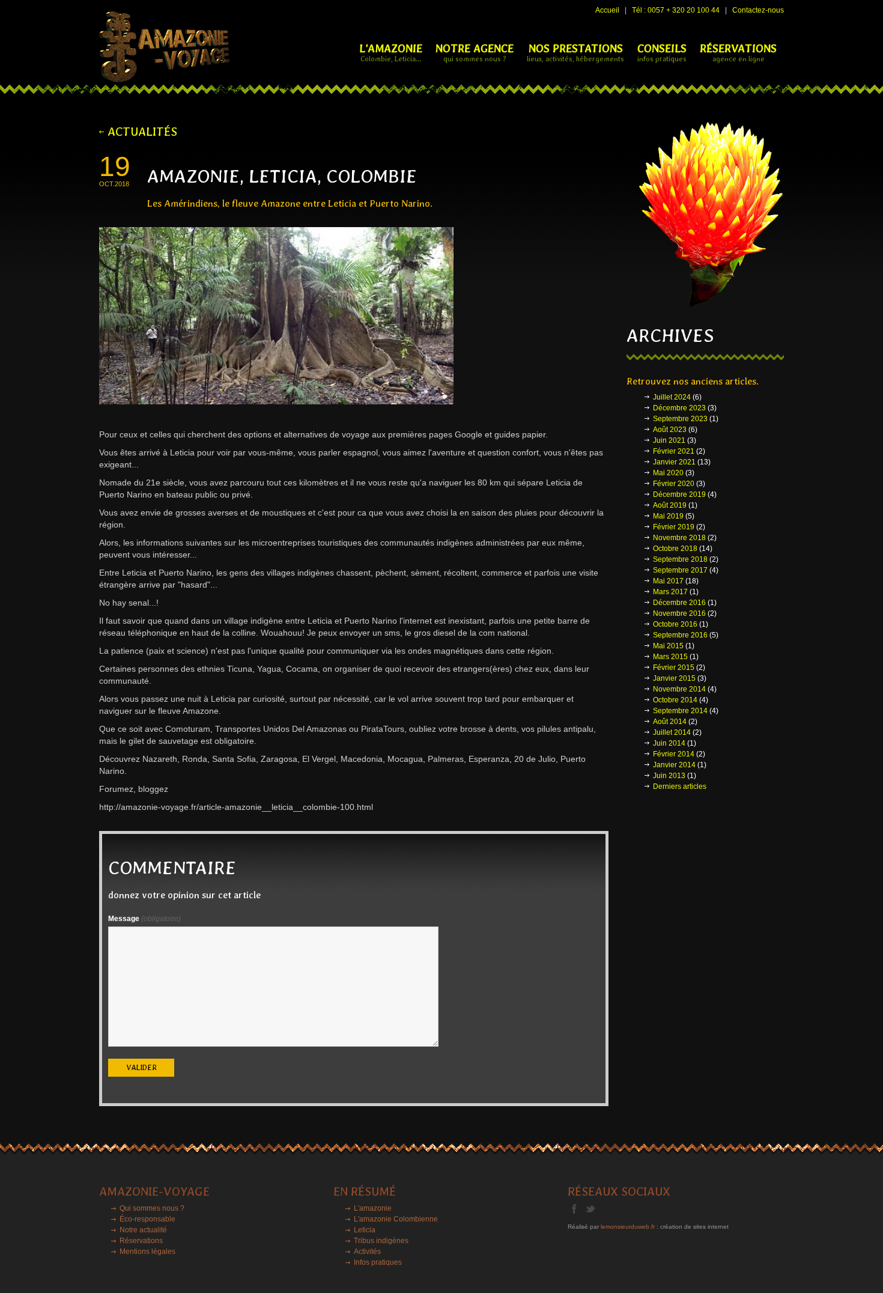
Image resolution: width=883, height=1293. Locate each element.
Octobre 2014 (675, 700)
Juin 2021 (669, 440)
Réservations (141, 1241)
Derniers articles (679, 786)
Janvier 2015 (674, 678)
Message (144, 918)
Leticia (364, 1230)
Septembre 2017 (680, 570)
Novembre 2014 (679, 689)
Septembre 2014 (680, 711)
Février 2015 (673, 667)
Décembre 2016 (679, 602)
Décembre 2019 (679, 494)
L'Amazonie (390, 52)
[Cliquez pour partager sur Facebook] (578, 1209)
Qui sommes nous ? (152, 1208)
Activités (367, 1251)
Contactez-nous (758, 10)
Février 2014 (673, 754)
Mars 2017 (670, 592)
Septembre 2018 (680, 559)
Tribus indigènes (381, 1241)
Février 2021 (673, 451)
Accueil (607, 10)
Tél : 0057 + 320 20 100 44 (676, 10)
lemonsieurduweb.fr (628, 1226)
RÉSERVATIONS (738, 52)
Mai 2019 (668, 516)
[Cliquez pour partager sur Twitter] (594, 1209)
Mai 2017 (668, 581)
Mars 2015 (670, 657)
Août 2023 (670, 429)
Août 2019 (670, 505)
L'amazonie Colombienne (396, 1219)
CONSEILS (662, 52)
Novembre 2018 (679, 538)
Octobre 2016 (675, 624)
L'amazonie (373, 1208)
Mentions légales (147, 1251)
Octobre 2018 (675, 548)
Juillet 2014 (672, 732)
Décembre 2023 (679, 408)
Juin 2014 (669, 743)
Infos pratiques (378, 1262)
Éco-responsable (147, 1219)
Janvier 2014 (674, 765)
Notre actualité (143, 1230)
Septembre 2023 (680, 419)
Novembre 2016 (679, 613)
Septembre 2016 (680, 635)
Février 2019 (673, 527)
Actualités (142, 131)
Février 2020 (673, 483)
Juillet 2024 (672, 397)
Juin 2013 (669, 775)
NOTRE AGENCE (474, 52)
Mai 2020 (668, 473)
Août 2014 (670, 721)
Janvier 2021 (674, 462)
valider (141, 1067)
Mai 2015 (668, 646)
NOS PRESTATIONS (575, 52)
